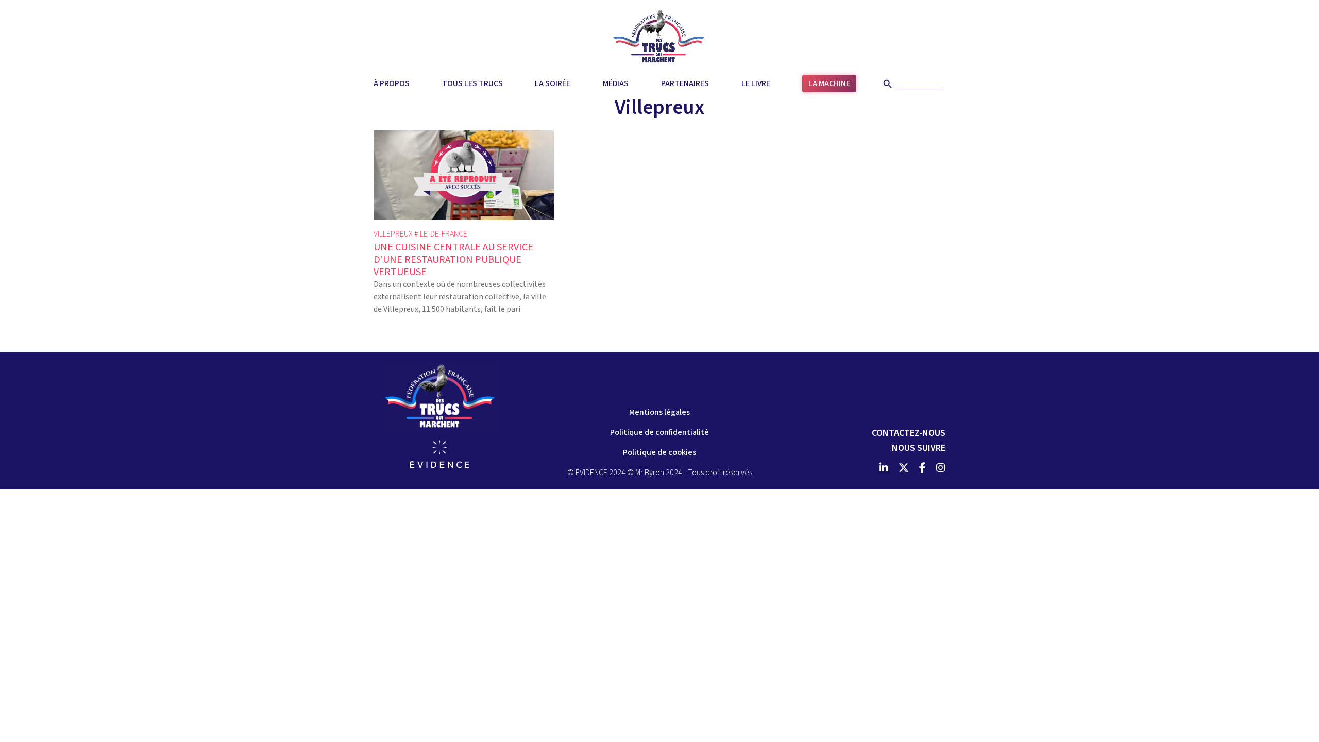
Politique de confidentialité (659, 432)
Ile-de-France (442, 234)
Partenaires (685, 83)
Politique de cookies (659, 452)
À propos (392, 83)
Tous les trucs (472, 83)
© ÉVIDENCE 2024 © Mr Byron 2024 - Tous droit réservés (659, 472)
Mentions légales (659, 412)
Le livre (755, 83)
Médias (616, 83)
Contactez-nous (908, 433)
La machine (829, 83)
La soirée (552, 83)
